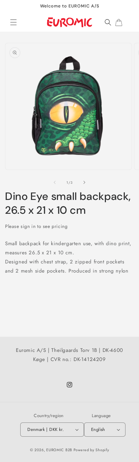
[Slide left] (54, 182)
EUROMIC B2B (59, 450)
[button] (13, 22)
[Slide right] (84, 182)
